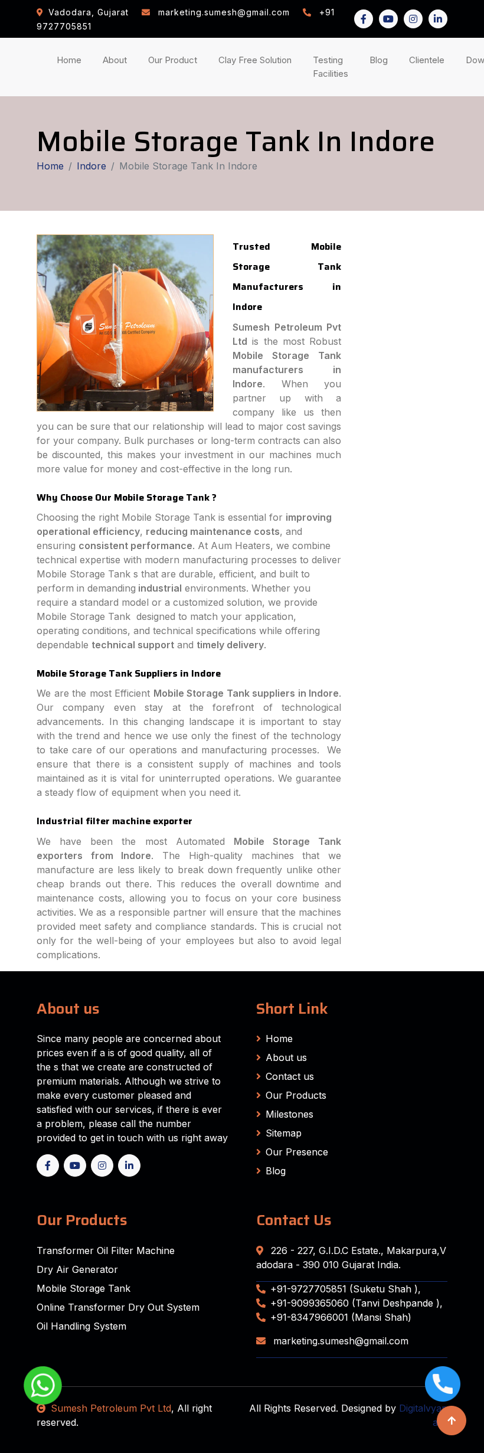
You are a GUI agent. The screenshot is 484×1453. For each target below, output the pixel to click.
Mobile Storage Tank (83, 1288)
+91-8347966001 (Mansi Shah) (340, 1317)
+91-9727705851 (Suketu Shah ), (345, 1289)
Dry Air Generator (77, 1269)
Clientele (429, 60)
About (117, 60)
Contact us (290, 1076)
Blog (381, 60)
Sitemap (284, 1133)
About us (286, 1057)
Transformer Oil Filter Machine (106, 1250)
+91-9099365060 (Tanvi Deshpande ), (356, 1303)
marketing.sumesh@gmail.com (339, 1341)
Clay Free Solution (255, 60)
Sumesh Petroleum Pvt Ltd (111, 1408)
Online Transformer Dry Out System (118, 1307)
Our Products (296, 1095)
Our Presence (297, 1152)
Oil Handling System (81, 1326)
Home (71, 60)
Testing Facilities (333, 66)
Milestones (289, 1114)
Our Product (172, 60)
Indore (91, 166)
